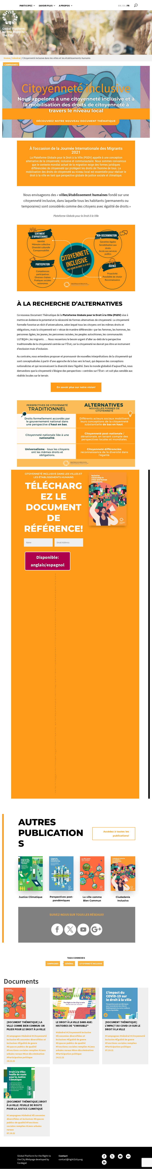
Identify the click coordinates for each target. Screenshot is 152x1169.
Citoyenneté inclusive (90, 963)
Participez (26, 5)
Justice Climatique (30, 897)
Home (7, 58)
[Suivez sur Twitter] (112, 1156)
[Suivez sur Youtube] (83, 929)
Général (16, 58)
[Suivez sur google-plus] (96, 929)
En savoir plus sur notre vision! (76, 387)
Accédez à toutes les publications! (116, 833)
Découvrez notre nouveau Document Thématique (76, 121)
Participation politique (20, 1057)
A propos (64, 5)
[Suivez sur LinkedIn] (104, 1162)
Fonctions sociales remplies (23, 1050)
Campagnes (11, 64)
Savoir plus (46, 5)
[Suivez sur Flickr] (128, 1156)
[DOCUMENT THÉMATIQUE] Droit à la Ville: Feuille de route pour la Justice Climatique (27, 1105)
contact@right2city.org (71, 1159)
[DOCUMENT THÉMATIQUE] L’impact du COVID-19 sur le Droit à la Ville (122, 1025)
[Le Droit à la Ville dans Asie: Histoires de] (56, 1015)
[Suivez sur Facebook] (57, 929)
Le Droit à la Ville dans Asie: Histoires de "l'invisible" (74, 1023)
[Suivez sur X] (70, 929)
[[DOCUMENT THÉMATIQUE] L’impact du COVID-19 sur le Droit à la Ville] (106, 1015)
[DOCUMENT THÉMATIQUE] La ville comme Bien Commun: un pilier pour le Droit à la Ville (26, 1025)
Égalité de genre (28, 1043)
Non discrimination (34, 1053)
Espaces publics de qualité (22, 1046)
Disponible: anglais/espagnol (47, 561)
